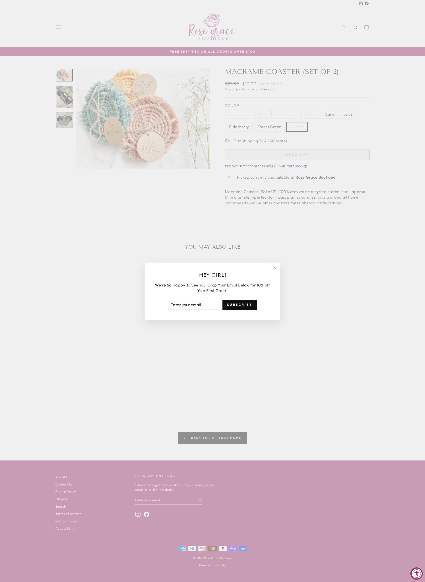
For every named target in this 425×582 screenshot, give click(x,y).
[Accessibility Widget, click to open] (416, 573)
